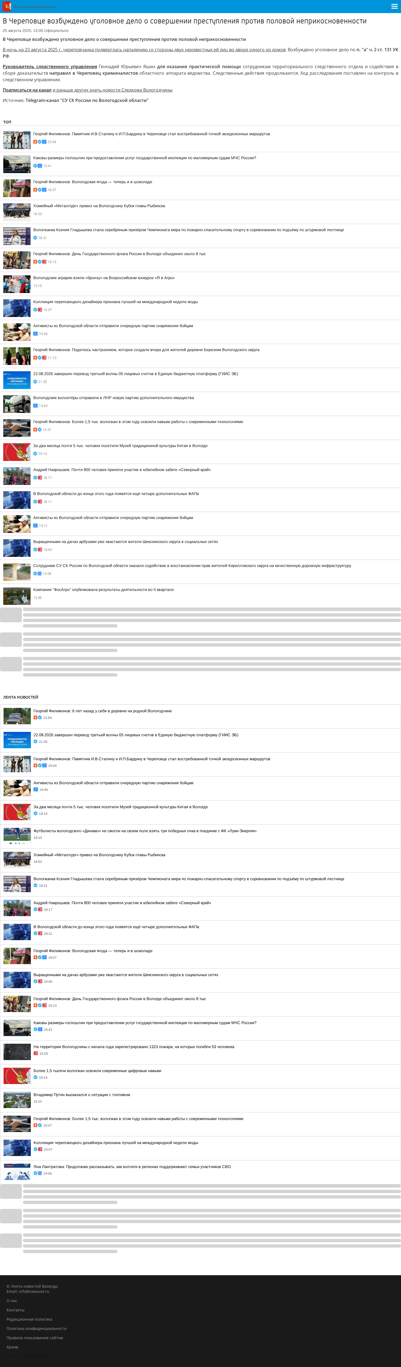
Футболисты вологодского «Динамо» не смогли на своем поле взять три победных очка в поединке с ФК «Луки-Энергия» (145, 831)
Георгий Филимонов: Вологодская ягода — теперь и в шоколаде (92, 182)
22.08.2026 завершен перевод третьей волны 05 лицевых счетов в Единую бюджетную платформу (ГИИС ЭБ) (135, 374)
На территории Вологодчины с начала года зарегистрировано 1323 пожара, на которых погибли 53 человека (134, 1047)
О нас (12, 1300)
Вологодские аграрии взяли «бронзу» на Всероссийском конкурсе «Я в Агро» (104, 278)
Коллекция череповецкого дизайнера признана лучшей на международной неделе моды (115, 302)
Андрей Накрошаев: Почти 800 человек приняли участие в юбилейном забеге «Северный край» (122, 469)
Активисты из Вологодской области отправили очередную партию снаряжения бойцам (113, 326)
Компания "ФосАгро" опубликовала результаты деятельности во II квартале (103, 589)
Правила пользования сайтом (35, 1337)
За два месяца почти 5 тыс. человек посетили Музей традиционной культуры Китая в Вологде (120, 445)
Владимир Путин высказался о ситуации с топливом (82, 1095)
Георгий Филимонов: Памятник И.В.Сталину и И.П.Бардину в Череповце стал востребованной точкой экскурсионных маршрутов (151, 134)
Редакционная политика (29, 1319)
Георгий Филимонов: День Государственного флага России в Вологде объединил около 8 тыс (119, 254)
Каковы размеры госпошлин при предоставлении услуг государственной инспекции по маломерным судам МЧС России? (144, 158)
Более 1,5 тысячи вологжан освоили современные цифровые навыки (97, 1071)
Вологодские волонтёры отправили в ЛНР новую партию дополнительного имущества (113, 398)
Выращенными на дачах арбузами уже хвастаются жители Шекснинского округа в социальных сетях (125, 541)
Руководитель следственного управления (50, 67)
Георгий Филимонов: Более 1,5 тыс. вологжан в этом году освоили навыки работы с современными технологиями (138, 422)
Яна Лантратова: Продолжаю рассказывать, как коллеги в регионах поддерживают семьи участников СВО (132, 1166)
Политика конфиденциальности (37, 1328)
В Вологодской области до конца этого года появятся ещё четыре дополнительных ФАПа (116, 493)
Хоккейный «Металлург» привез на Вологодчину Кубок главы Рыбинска (99, 206)
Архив (12, 1347)
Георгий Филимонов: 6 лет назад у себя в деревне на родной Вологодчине (103, 711)
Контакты (16, 1309)
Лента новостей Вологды (30, 1356)
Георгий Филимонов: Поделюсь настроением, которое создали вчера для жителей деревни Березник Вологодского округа (146, 350)
